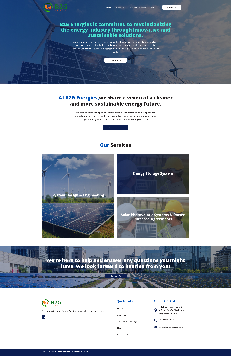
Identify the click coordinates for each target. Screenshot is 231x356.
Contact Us (122, 334)
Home (108, 7)
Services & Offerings (137, 7)
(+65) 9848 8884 (166, 319)
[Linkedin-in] (43, 317)
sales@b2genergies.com (171, 326)
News (153, 7)
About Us (120, 7)
